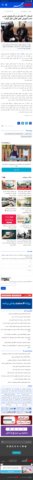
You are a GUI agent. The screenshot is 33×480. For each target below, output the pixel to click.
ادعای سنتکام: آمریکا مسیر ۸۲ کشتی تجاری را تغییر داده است (16, 323)
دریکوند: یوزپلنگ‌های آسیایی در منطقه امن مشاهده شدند (17, 334)
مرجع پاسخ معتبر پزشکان (9, 394)
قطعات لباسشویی (6, 397)
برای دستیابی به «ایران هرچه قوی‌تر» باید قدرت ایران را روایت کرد (15, 376)
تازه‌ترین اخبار (28, 311)
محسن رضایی (28, 134)
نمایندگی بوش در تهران (7, 399)
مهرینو (3, 402)
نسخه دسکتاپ (16, 453)
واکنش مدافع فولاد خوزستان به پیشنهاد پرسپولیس (18, 360)
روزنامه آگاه (8, 405)
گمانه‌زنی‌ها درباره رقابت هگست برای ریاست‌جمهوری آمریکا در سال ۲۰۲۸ (15, 330)
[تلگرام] (25, 446)
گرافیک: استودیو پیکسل (12, 477)
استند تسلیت (14, 392)
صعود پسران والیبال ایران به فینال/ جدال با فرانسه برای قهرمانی (16, 354)
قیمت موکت (28, 392)
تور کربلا (21, 392)
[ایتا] (7, 446)
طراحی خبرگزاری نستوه (24, 477)
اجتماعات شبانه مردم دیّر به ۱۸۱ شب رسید (20, 317)
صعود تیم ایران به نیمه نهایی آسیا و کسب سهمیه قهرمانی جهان (16, 363)
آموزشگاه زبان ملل (27, 402)
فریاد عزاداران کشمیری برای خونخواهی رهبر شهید (19, 314)
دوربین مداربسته (25, 394)
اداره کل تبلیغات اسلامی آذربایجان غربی (14, 134)
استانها (30, 11)
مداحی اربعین (5, 392)
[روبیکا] (15, 446)
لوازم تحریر (16, 389)
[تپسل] (2, 143)
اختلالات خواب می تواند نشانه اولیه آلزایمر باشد (19, 320)
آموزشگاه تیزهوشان (27, 399)
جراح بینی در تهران (26, 389)
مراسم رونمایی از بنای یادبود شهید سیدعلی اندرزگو (19, 373)
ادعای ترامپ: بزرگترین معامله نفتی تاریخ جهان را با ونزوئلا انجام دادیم (16, 338)
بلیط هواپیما (17, 399)
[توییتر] (18, 446)
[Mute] (6, 160)
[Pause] (3, 160)
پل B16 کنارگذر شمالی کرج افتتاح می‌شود (21, 357)
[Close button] (32, 464)
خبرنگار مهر (17, 54)
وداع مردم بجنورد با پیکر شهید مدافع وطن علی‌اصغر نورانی (17, 342)
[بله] (23, 446)
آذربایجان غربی (24, 11)
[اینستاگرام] (20, 446)
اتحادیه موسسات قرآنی (26, 136)
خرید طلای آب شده (6, 389)
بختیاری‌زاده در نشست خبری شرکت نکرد (21, 369)
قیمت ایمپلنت (16, 397)
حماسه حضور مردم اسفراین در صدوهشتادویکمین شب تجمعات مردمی (16, 346)
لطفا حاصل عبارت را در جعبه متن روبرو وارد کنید (21, 281)
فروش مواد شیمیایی (26, 397)
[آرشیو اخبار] (10, 446)
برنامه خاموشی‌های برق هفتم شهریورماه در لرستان (19, 382)
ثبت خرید (16, 170)
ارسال (3, 288)
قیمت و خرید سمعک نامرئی (13, 402)
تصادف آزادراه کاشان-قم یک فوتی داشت (21, 366)
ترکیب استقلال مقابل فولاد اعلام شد (22, 379)
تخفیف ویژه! (11, 471)
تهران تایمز (24, 405)
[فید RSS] (13, 446)
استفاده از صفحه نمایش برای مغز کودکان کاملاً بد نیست (17, 326)
